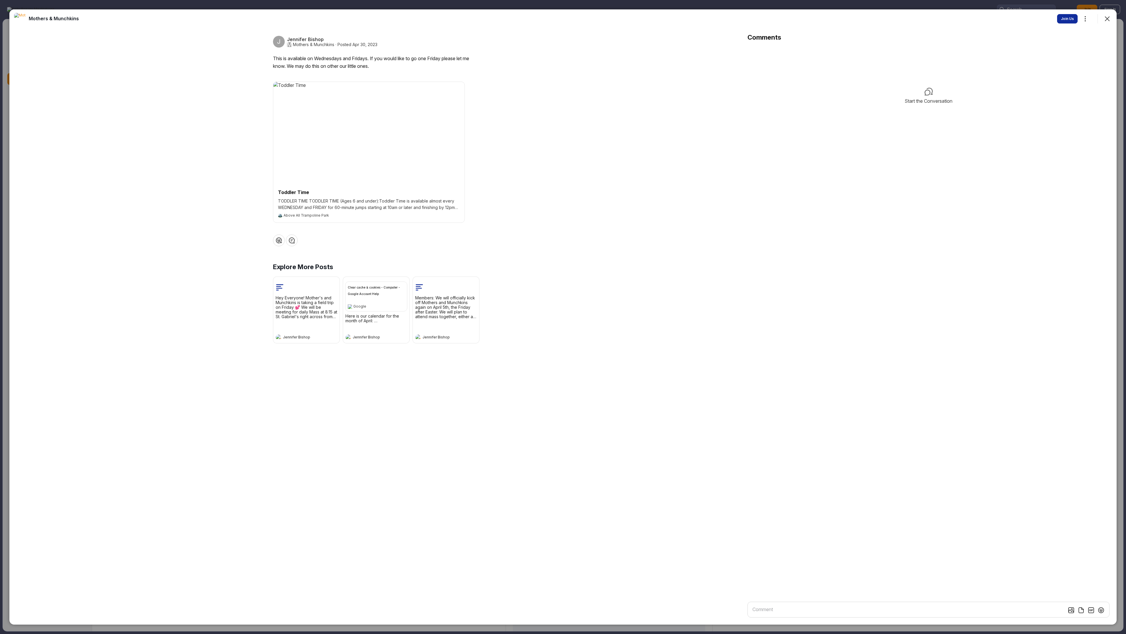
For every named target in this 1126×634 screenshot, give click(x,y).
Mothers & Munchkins (313, 44)
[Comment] (292, 240)
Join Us (1067, 18)
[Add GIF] (1091, 610)
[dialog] (563, 317)
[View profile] (279, 337)
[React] (278, 240)
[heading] (300, 338)
